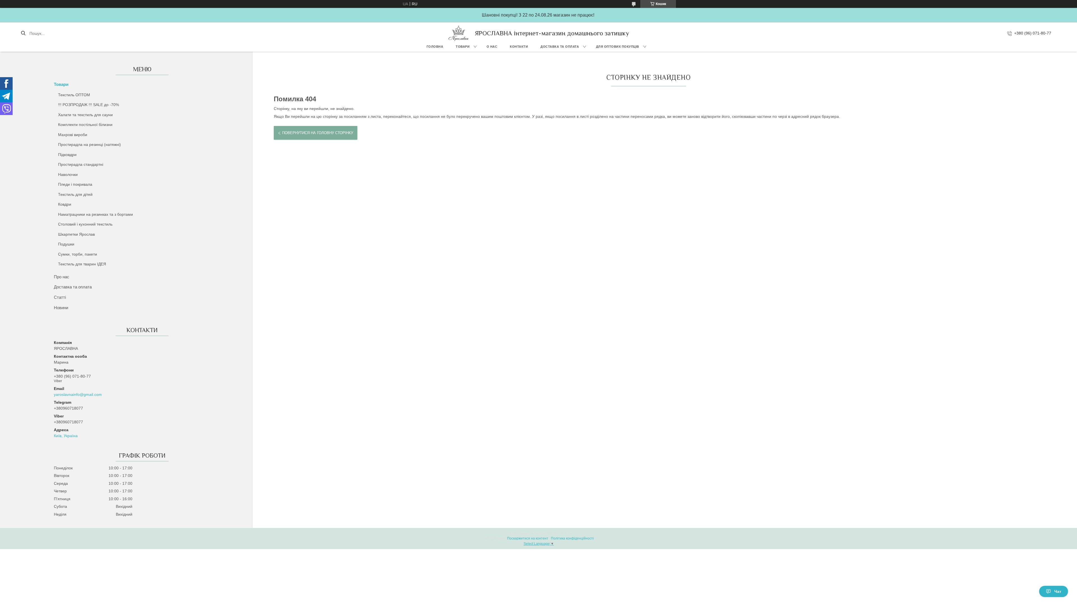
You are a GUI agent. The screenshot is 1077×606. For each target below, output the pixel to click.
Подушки (66, 244)
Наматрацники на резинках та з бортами (95, 214)
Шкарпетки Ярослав (76, 234)
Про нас (61, 276)
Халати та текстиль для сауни (85, 115)
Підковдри (67, 154)
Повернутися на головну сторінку (317, 133)
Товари (463, 46)
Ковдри (64, 204)
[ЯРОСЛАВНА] (458, 33)
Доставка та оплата (559, 46)
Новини (61, 307)
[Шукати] (23, 33)
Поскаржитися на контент (527, 538)
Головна (435, 46)
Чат (1057, 591)
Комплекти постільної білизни (85, 124)
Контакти (519, 46)
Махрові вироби (72, 134)
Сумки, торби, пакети (77, 254)
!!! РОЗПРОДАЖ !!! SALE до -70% (88, 104)
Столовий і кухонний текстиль (85, 224)
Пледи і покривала (75, 184)
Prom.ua (565, 533)
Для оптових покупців (617, 46)
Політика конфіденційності (572, 538)
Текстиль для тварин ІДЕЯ (82, 264)
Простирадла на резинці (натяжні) (89, 144)
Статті (60, 297)
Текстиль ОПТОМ (74, 95)
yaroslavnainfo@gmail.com (78, 394)
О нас (492, 46)
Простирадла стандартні (80, 164)
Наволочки (68, 174)
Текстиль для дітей (75, 194)
